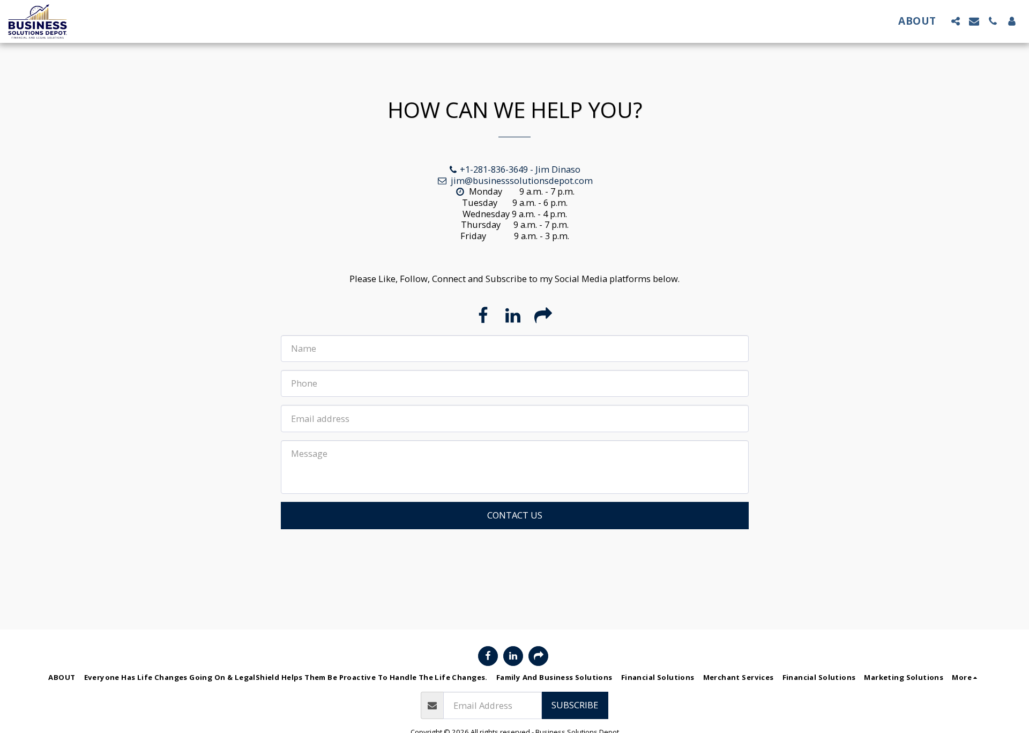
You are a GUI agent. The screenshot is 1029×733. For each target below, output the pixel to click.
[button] (955, 21)
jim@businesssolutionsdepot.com (521, 180)
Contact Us (514, 515)
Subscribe (574, 705)
